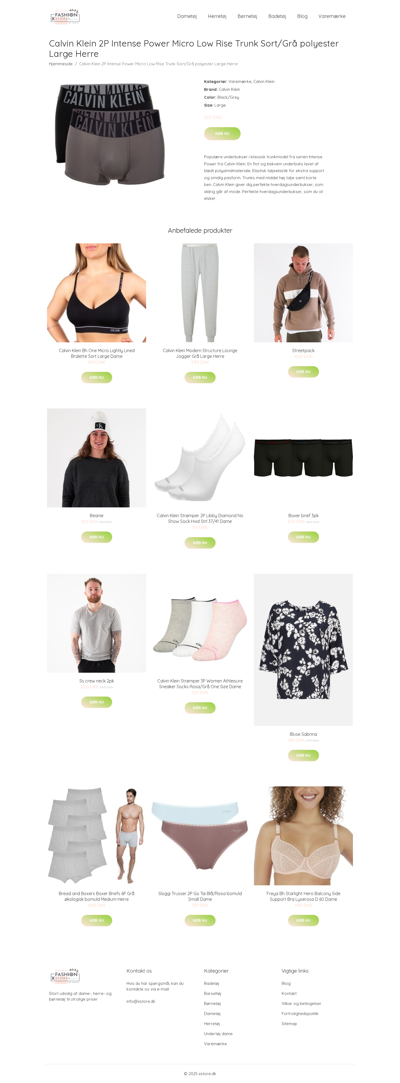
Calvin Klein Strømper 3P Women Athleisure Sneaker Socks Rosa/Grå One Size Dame (200, 683)
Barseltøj (212, 993)
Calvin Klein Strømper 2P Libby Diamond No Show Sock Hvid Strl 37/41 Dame (200, 518)
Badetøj (277, 16)
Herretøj (217, 16)
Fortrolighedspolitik (300, 1013)
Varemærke (332, 16)
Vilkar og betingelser (301, 1003)
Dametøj (187, 16)
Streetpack (303, 350)
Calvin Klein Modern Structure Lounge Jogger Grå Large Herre (200, 353)
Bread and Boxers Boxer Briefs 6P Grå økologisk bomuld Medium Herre (96, 896)
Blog (302, 16)
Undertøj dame (218, 1033)
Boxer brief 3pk (303, 515)
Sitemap (289, 1023)
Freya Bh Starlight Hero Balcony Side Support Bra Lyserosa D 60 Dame (303, 896)
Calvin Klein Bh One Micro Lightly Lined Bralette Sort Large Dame (97, 353)
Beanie (96, 515)
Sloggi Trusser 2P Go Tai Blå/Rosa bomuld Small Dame (200, 896)
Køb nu (222, 133)
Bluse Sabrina (303, 734)
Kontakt (289, 993)
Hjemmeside (61, 63)
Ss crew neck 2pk (96, 681)
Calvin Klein (264, 81)
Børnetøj (247, 16)
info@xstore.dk (141, 1001)
